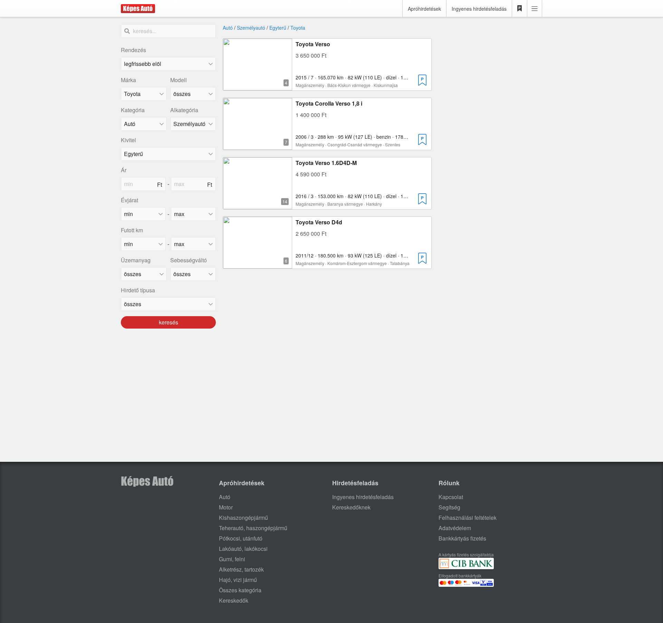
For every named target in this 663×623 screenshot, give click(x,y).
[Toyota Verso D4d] (257, 264)
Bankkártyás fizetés (462, 538)
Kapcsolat (451, 497)
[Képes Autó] (138, 8)
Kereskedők (233, 600)
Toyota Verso (313, 44)
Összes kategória (240, 590)
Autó (228, 27)
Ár (123, 170)
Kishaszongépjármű (243, 518)
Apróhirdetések (424, 8)
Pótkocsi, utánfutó (240, 538)
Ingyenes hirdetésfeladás (479, 8)
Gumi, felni (232, 559)
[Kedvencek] (520, 8)
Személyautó (251, 27)
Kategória (133, 110)
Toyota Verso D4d (319, 222)
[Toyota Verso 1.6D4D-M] (257, 205)
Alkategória (184, 110)
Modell (178, 80)
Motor (226, 507)
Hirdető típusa (138, 290)
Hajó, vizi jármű (238, 580)
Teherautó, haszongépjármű (253, 528)
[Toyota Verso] (257, 86)
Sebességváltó (188, 260)
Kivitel (128, 140)
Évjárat (129, 200)
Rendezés (133, 50)
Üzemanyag (136, 260)
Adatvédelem (455, 528)
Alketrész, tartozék (241, 569)
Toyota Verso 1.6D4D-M (326, 163)
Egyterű (277, 27)
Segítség (449, 507)
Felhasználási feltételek (468, 518)
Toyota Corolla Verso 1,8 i (329, 103)
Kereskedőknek (351, 507)
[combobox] (144, 94)
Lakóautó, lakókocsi (243, 549)
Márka (128, 80)
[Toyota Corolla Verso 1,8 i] (257, 145)
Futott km (132, 230)
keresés (168, 322)
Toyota (297, 27)
